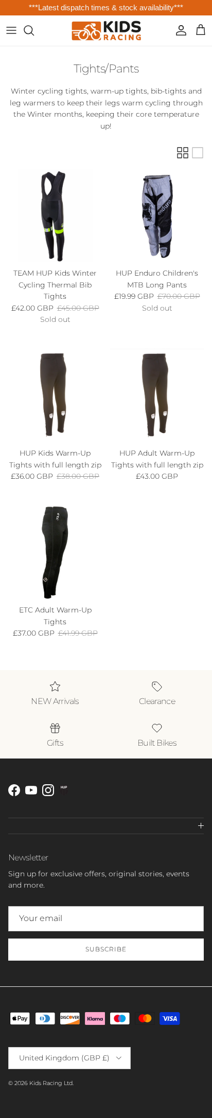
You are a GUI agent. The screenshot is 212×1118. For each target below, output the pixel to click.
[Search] (34, 30)
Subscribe (106, 949)
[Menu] (11, 30)
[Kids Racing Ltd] (106, 31)
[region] (106, 8)
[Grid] (182, 153)
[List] (197, 153)
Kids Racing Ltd (51, 1083)
